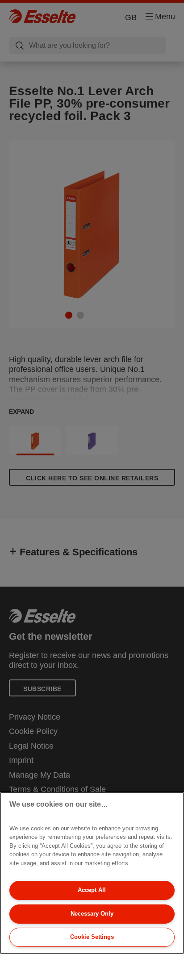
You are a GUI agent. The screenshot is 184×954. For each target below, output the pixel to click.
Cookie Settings (92, 936)
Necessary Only (92, 913)
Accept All (92, 890)
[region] (92, 873)
